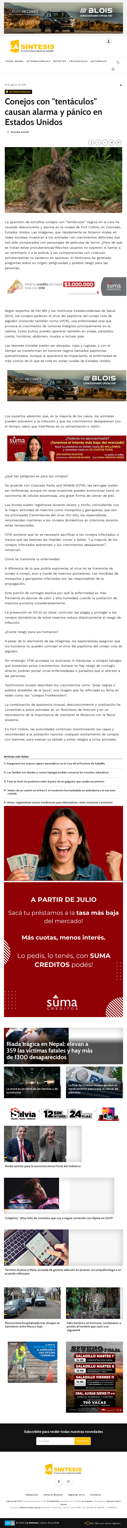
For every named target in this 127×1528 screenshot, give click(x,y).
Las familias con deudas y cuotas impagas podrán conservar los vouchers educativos (58, 772)
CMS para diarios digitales (108, 1523)
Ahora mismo (14, 61)
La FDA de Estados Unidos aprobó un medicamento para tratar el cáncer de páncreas (93, 1088)
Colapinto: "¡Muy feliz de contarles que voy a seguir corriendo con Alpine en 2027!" (59, 1218)
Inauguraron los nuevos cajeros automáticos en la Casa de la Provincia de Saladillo (56, 763)
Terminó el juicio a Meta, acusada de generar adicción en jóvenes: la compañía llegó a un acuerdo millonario (63, 1271)
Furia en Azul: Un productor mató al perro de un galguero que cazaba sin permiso (55, 781)
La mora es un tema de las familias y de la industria (32, 1090)
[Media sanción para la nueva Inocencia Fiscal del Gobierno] (43, 1144)
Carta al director (53, 1494)
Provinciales (78, 61)
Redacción (32, 1494)
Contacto (95, 1494)
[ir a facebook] (58, 1481)
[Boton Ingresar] (108, 41)
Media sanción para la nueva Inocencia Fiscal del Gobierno (43, 1166)
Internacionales (38, 61)
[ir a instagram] (68, 1481)
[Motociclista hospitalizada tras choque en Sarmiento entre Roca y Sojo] (32, 1303)
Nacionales (99, 61)
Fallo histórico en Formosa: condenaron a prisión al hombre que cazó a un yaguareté (94, 1326)
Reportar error (76, 1494)
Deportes (59, 61)
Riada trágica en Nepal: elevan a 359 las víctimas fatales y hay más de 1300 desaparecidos (49, 1050)
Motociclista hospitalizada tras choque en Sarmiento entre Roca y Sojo (32, 1324)
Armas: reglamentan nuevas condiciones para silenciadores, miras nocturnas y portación (60, 802)
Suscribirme (82, 1441)
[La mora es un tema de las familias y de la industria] (32, 1082)
